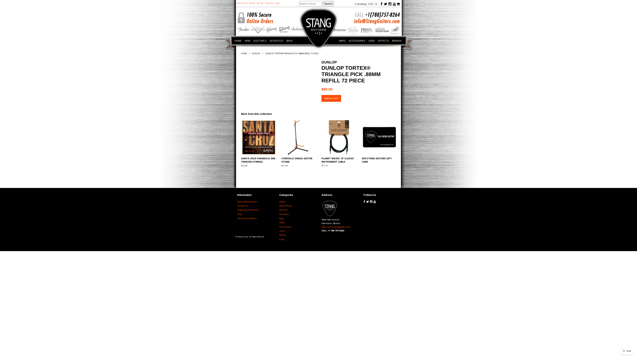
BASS (289, 40)
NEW (247, 40)
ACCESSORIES (357, 40)
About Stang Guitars (247, 201)
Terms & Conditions (247, 218)
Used (282, 230)
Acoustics (284, 214)
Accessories (285, 226)
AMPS (342, 40)
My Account (242, 3)
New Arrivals (285, 205)
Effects (282, 235)
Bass (281, 218)
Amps (282, 222)
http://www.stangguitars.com (335, 226)
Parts (282, 239)
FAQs (239, 214)
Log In (277, 3)
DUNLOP (256, 53)
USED (371, 40)
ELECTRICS (259, 40)
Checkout (269, 3)
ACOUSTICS (276, 40)
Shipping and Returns (248, 209)
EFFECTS (383, 40)
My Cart (260, 3)
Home (244, 53)
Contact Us (242, 205)
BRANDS (396, 40)
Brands (252, 3)
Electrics (283, 209)
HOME (238, 40)
